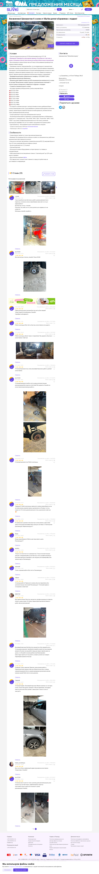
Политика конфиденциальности (57, 839)
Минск (70, 9)
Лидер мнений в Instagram (34, 840)
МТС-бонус (70, 13)
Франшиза (30, 842)
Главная (11, 16)
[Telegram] (60, 107)
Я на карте (31, 13)
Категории (12, 13)
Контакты (30, 846)
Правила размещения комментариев (58, 847)
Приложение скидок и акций (77, 846)
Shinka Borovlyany (17, 16)
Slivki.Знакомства (79, 13)
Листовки (38, 13)
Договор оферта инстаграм (56, 840)
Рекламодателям (32, 839)
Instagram (61, 85)
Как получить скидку (75, 842)
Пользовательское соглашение (35, 844)
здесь (25, 157)
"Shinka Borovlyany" (72, 56)
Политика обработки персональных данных (80, 840)
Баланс (55, 13)
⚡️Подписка (62, 13)
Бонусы (51, 849)
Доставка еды (22, 13)
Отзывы (72, 844)
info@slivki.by (10, 842)
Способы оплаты (53, 842)
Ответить (17, 248)
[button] (51, 35)
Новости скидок (47, 13)
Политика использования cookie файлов (80, 839)
